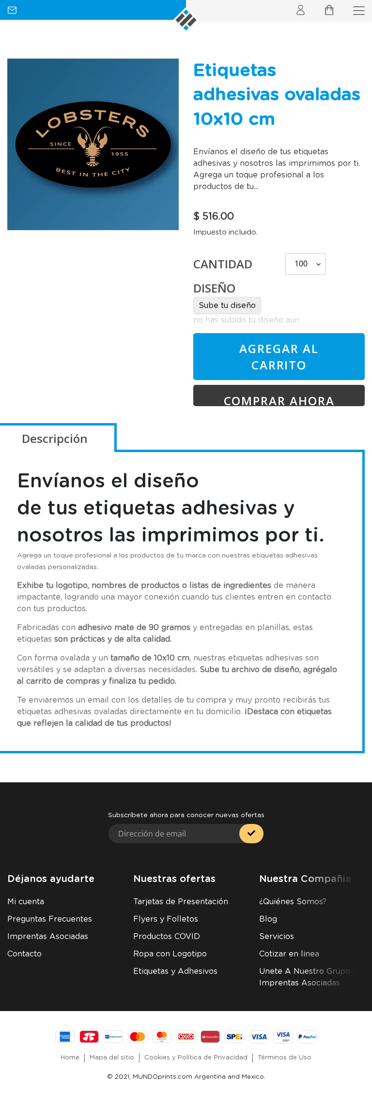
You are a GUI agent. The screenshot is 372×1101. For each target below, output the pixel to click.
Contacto (24, 954)
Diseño (214, 288)
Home (70, 1058)
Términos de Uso (284, 1058)
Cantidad (222, 264)
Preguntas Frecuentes (49, 919)
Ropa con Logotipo (170, 954)
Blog (268, 919)
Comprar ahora (279, 399)
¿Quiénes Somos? (292, 902)
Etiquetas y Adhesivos (175, 971)
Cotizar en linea (289, 954)
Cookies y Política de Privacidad (196, 1058)
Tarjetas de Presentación (180, 902)
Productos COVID (166, 936)
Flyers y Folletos (165, 919)
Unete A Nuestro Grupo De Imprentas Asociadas (311, 977)
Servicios (276, 936)
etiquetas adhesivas (180, 508)
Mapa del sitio (112, 1058)
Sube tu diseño (227, 305)
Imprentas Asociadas (47, 936)
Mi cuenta (25, 902)
